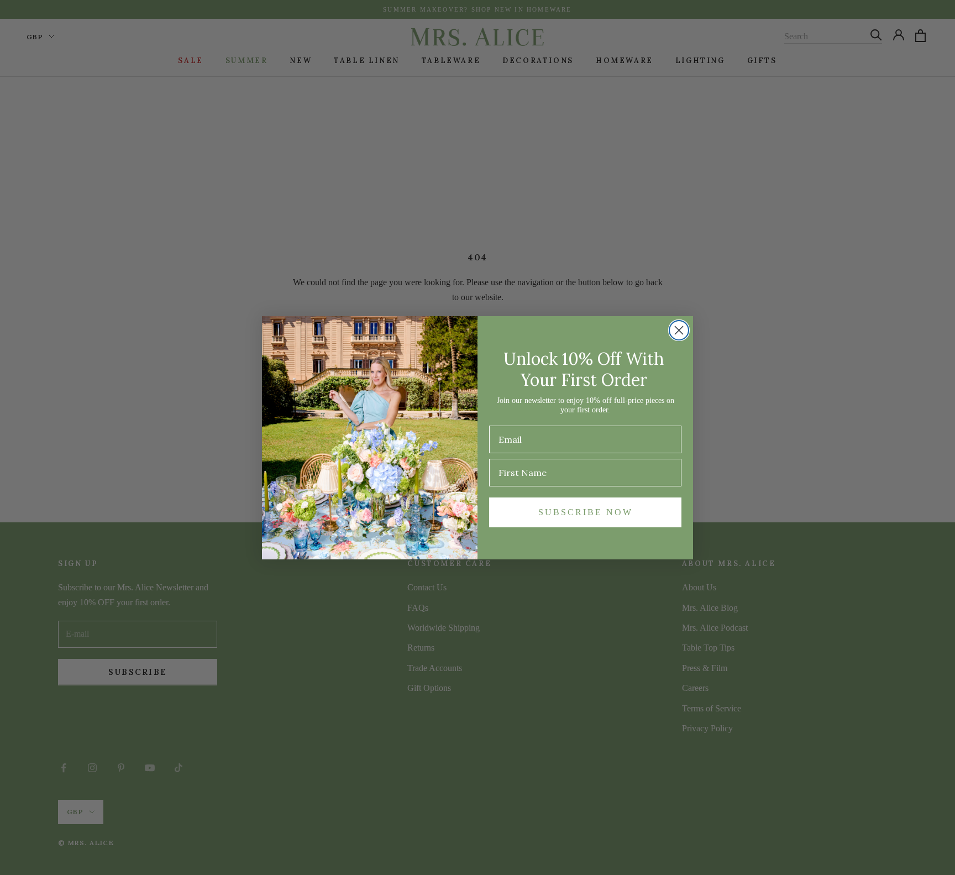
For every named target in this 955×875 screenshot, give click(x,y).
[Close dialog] (679, 330)
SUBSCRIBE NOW (585, 512)
